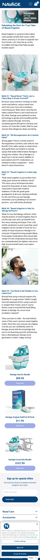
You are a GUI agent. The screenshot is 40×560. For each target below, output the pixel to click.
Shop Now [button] (20, 383)
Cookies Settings (20, 541)
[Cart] (35, 4)
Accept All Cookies (20, 554)
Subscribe (10, 499)
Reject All (20, 547)
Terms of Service (31, 537)
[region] (20, 540)
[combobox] (33, 558)
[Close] (37, 524)
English (31, 558)
